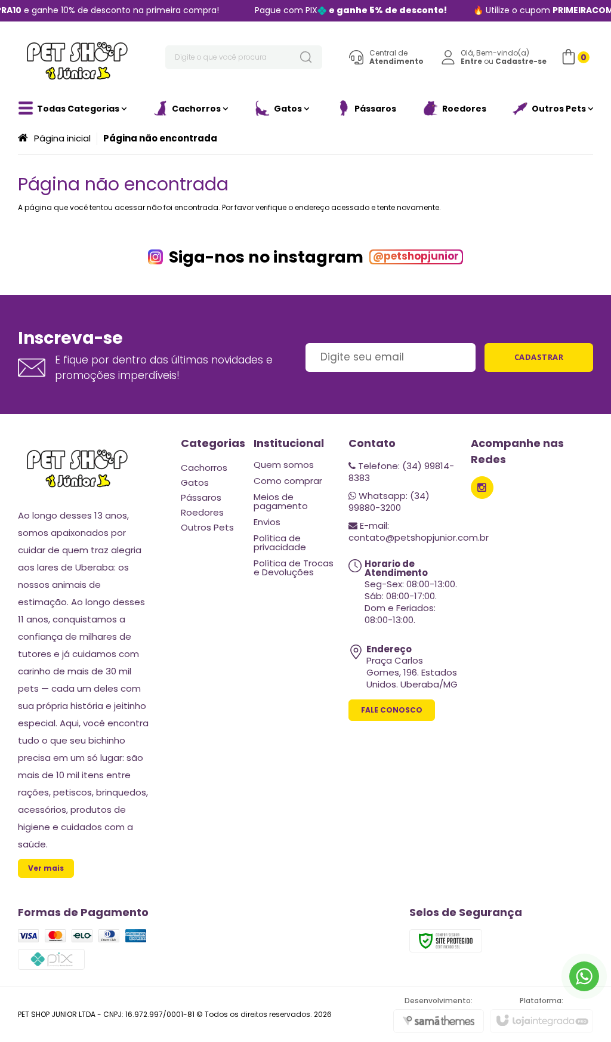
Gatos (195, 482)
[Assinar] (539, 357)
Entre (471, 61)
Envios (267, 521)
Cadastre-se (521, 61)
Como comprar (288, 480)
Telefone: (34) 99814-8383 (401, 472)
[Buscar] (305, 57)
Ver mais (46, 868)
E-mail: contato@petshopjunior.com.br (418, 531)
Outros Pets (207, 527)
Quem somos (284, 464)
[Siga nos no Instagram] (482, 487)
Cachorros (204, 467)
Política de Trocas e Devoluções (294, 568)
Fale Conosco (391, 710)
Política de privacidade (280, 542)
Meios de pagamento (281, 501)
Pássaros (201, 497)
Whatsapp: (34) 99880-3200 (389, 501)
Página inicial (62, 138)
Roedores (202, 512)
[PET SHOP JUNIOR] (77, 57)
